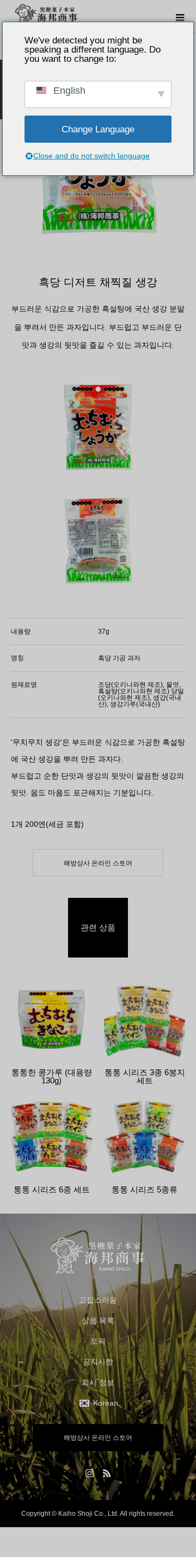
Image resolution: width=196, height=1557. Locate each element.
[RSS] (106, 1472)
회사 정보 (98, 1382)
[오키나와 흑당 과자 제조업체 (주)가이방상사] (98, 1255)
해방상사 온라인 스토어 (98, 863)
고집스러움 (98, 1300)
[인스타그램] (89, 1472)
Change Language (98, 129)
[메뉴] (179, 16)
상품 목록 (98, 1320)
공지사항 (98, 1361)
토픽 (98, 1341)
